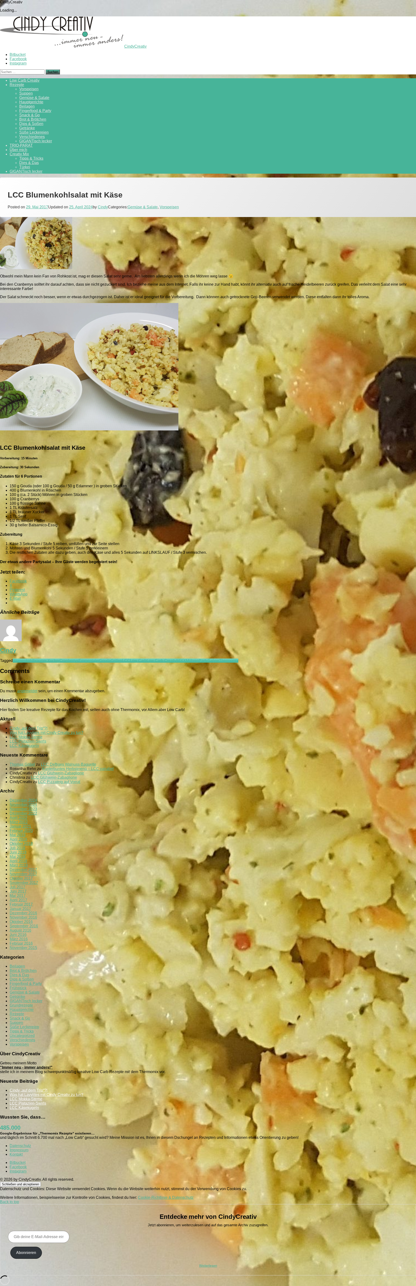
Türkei (24, 167)
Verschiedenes (32, 137)
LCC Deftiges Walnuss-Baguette (68, 764)
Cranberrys (68, 661)
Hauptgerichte (31, 102)
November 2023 (23, 809)
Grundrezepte (21, 1005)
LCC (126, 661)
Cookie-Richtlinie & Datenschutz (166, 1197)
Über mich (18, 150)
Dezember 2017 (23, 870)
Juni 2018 (18, 852)
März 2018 (19, 865)
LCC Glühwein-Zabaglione (61, 773)
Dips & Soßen (31, 124)
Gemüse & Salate (34, 98)
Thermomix (228, 661)
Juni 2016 (18, 935)
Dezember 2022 (23, 813)
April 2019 (18, 839)
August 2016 (20, 930)
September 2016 (24, 926)
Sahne (213, 661)
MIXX (181, 661)
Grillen (116, 661)
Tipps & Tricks (31, 158)
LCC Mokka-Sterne (26, 737)
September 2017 (24, 883)
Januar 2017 (20, 909)
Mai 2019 (18, 835)
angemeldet (27, 691)
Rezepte (17, 85)
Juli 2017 (17, 887)
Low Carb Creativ (24, 80)
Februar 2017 (21, 904)
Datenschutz (20, 1146)
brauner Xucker (46, 661)
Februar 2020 (21, 831)
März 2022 (19, 822)
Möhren (192, 661)
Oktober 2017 (21, 878)
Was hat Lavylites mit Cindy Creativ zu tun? (46, 733)
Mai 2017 (18, 896)
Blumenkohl (23, 661)
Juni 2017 (18, 891)
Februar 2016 (21, 943)
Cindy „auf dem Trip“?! (28, 728)
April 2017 (18, 900)
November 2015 (23, 948)
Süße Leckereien (34, 132)
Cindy (103, 207)
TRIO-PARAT (21, 145)
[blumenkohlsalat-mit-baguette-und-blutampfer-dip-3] (89, 429)
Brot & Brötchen (32, 119)
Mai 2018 (18, 857)
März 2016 (19, 939)
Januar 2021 (20, 826)
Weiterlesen (208, 1265)
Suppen (26, 93)
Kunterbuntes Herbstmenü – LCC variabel (78, 769)
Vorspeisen (29, 89)
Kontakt (16, 1154)
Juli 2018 (17, 848)
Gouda (105, 661)
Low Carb (138, 661)
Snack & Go (29, 115)
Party (203, 661)
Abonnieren (26, 1253)
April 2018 (18, 861)
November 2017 (23, 874)
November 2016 (23, 917)
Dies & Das (29, 163)
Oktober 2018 (21, 844)
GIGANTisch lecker (35, 141)
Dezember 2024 (23, 800)
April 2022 (18, 818)
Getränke (27, 128)
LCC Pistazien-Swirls (28, 741)
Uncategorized (22, 1036)
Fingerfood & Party (35, 111)
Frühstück (18, 988)
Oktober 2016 (21, 922)
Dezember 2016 (23, 913)
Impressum (19, 1150)
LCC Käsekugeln (24, 746)
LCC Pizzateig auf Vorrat (59, 782)
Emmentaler (88, 661)
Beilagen (27, 106)
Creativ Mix (19, 154)
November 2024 (23, 805)
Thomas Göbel (22, 764)
